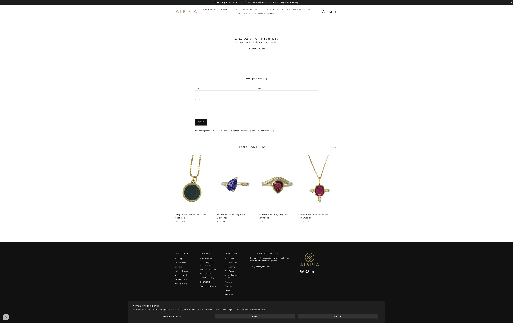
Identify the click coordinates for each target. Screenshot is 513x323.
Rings (227, 290)
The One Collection (264, 9)
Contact (178, 267)
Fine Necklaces (231, 263)
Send (201, 122)
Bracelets (229, 294)
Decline (337, 316)
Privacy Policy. (258, 309)
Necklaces (229, 282)
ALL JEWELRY (282, 9)
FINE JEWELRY (209, 9)
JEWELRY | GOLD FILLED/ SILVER (235, 9)
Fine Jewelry (230, 258)
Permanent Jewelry (265, 14)
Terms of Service (262, 131)
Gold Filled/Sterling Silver (233, 276)
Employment (180, 263)
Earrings (228, 286)
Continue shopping (256, 48)
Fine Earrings (230, 267)
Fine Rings (229, 271)
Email (260, 88)
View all (334, 147)
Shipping (178, 258)
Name (198, 88)
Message (199, 99)
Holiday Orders (181, 271)
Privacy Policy (245, 131)
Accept (255, 316)
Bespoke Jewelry (301, 9)
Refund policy (181, 279)
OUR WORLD (244, 14)
